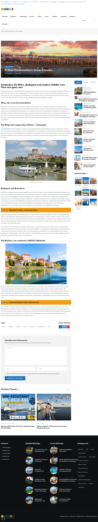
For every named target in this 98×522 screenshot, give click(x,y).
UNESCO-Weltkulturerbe (84, 479)
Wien (44, 91)
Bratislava (10, 326)
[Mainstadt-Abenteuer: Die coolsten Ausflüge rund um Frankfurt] (29, 500)
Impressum (73, 516)
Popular (85, 82)
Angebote (13, 16)
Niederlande (87, 90)
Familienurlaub (6, 453)
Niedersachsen (87, 128)
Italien (85, 119)
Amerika (54, 16)
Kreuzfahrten (15, 2)
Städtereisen (25, 2)
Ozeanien (72, 16)
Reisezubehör (87, 162)
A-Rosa (3, 326)
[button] (66, 389)
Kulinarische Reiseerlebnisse (76, 2)
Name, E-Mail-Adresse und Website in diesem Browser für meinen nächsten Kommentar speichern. (33, 373)
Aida (87, 449)
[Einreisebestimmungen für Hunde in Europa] (77, 158)
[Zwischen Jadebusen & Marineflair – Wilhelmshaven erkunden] (29, 470)
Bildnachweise (81, 516)
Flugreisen (63, 2)
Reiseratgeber (5, 2)
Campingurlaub (6, 447)
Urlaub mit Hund (86, 155)
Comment (93, 82)
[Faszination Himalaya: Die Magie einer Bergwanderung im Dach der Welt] (78, 149)
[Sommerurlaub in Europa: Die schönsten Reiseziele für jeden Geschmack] (78, 140)
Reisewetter (5, 459)
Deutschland (23, 16)
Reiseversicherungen (84, 96)
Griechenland (87, 103)
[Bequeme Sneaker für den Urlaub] (78, 166)
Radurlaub (54, 2)
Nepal (85, 146)
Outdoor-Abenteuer (83, 460)
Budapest (55, 91)
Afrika (39, 16)
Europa (32, 16)
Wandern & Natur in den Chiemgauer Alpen (41, 491)
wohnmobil (81, 487)
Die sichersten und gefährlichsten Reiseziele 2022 (41, 451)
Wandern (91, 483)
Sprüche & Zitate (6, 4)
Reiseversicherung (83, 468)
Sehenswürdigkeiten (19, 4)
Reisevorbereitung (82, 472)
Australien (64, 16)
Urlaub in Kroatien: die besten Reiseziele (41, 461)
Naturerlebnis (92, 457)
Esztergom (32, 326)
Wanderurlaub (44, 2)
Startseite (5, 16)
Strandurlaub (81, 476)
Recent (78, 82)
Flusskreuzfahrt (28, 91)
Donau (24, 326)
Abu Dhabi (80, 449)
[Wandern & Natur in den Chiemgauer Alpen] (29, 490)
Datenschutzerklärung (91, 516)
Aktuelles (4, 24)
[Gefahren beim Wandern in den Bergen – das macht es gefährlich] (29, 480)
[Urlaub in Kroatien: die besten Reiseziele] (29, 460)
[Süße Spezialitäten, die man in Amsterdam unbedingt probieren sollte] (78, 91)
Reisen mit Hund (82, 464)
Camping (34, 2)
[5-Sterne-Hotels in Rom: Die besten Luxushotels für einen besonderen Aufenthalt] (78, 123)
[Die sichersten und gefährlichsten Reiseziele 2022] (29, 450)
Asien (46, 16)
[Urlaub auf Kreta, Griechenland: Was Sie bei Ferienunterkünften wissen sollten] (78, 107)
